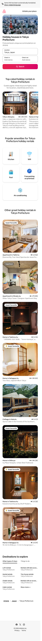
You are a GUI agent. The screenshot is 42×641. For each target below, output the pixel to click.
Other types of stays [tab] (10, 561)
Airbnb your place (29, 11)
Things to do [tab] (25, 561)
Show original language (12, 5)
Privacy (17, 630)
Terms (24, 630)
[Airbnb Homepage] (4, 11)
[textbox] (11, 60)
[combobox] (20, 52)
